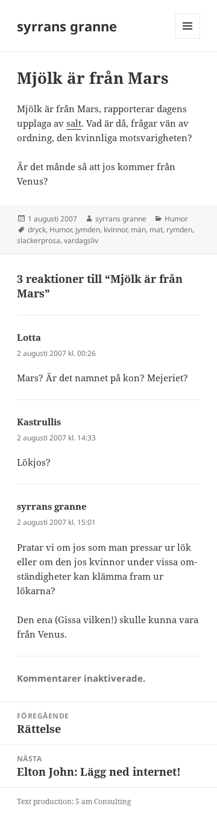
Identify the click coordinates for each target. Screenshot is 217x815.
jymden (87, 229)
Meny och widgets (187, 38)
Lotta (29, 337)
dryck (37, 229)
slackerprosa (38, 240)
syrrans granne (67, 26)
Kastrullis (39, 422)
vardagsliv (81, 240)
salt (73, 123)
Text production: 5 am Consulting (74, 801)
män (138, 229)
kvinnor (115, 229)
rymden (179, 229)
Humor (176, 219)
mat (156, 229)
